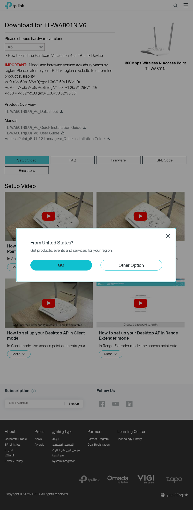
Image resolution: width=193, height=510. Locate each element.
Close (168, 236)
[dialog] (96, 255)
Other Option (131, 265)
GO (61, 265)
